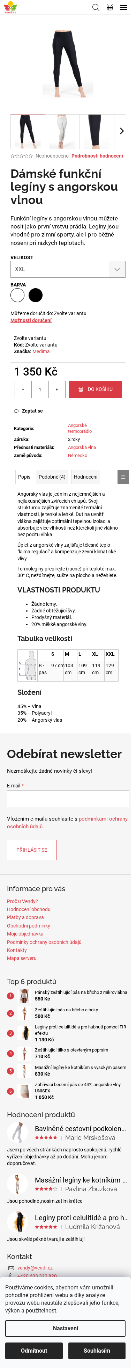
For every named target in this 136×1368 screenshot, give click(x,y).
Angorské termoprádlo (80, 428)
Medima (41, 351)
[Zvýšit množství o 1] (56, 389)
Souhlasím (97, 1350)
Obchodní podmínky (28, 926)
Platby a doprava (25, 917)
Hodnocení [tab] (85, 477)
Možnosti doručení (31, 320)
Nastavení (65, 1328)
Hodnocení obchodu (29, 909)
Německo (77, 455)
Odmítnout (34, 1350)
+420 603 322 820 (37, 1276)
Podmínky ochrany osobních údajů (44, 942)
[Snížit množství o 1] (23, 389)
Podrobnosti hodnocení (97, 156)
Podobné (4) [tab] (52, 477)
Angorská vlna (82, 447)
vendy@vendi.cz (35, 1268)
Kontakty (17, 950)
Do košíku (100, 389)
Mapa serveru (22, 958)
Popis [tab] (24, 477)
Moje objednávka (25, 934)
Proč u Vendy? (22, 901)
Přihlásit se (31, 850)
